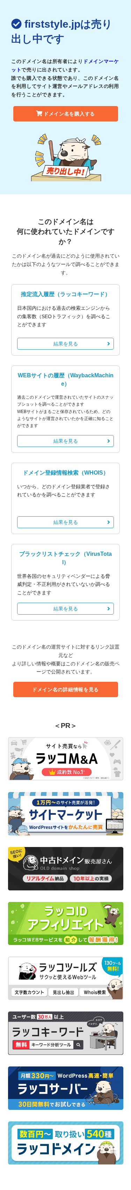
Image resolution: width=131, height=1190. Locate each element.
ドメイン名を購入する (69, 114)
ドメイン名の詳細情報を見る (65, 689)
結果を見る (65, 343)
